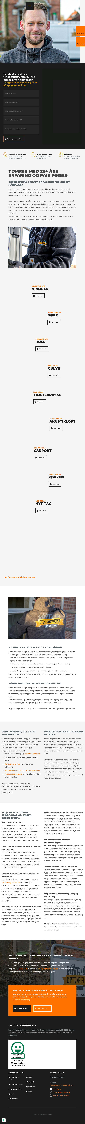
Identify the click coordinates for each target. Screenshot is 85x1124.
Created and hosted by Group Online (42, 1114)
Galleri (34, 5)
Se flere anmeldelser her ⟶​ (19, 577)
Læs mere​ (39, 296)
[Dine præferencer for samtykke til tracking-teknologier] (4, 1120)
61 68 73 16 (57, 1089)
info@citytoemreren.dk (48, 969)
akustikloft (17, 770)
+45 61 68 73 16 (21, 969)
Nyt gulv (8, 770)
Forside (29, 5)
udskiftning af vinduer (10, 883)
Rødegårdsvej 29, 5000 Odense (61, 1085)
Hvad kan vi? (32, 5)
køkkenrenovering (32, 770)
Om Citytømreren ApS (37, 5)
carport (19, 774)
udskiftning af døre (32, 754)
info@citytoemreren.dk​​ (61, 1092)
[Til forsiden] (12, 6)
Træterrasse (10, 774)
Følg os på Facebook (61, 1095)
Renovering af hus (12, 764)
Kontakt (39, 5)
